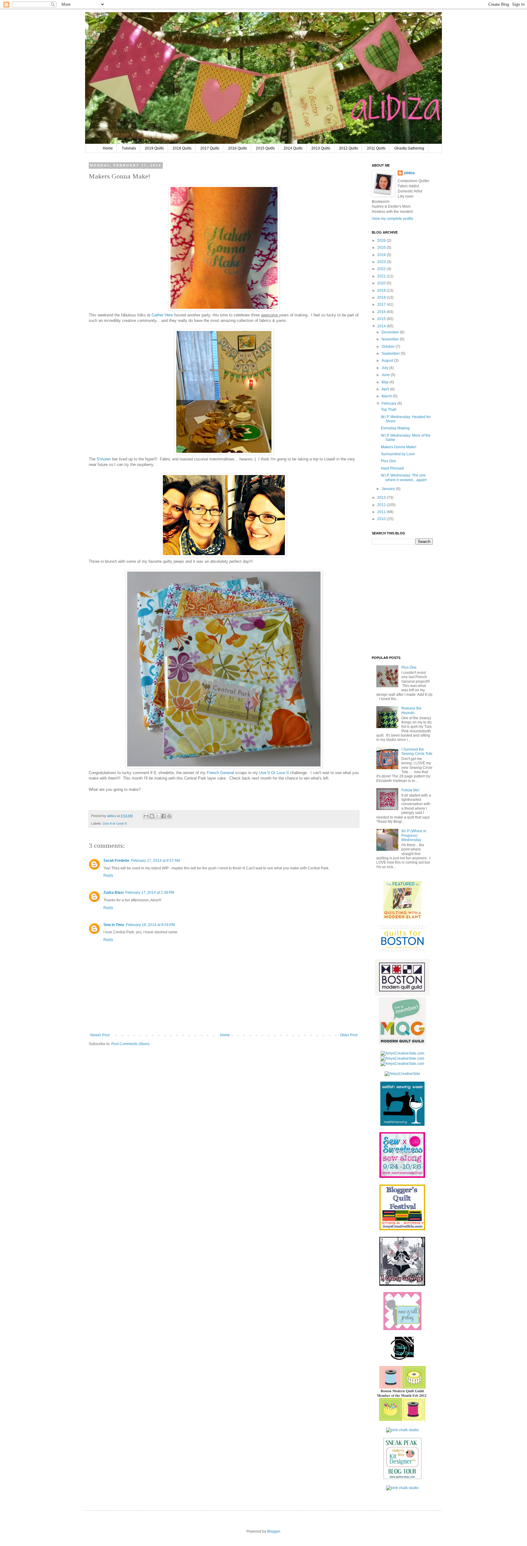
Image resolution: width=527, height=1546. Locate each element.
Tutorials (129, 148)
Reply (108, 875)
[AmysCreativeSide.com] (402, 1053)
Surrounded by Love (398, 454)
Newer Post (99, 1035)
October (389, 346)
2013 (382, 497)
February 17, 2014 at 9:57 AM (155, 860)
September (391, 353)
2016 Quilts (237, 148)
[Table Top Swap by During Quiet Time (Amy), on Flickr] (402, 1358)
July (385, 368)
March (387, 396)
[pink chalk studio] (402, 1430)
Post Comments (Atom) (130, 1044)
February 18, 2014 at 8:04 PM (150, 925)
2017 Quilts (209, 148)
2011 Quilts (376, 148)
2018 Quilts (182, 148)
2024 (382, 255)
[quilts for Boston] (402, 951)
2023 (382, 262)
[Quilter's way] (402, 1478)
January (389, 489)
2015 (382, 319)
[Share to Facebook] (163, 816)
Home (108, 148)
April (386, 389)
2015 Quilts (265, 148)
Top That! (388, 409)
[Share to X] (158, 816)
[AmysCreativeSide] (402, 1074)
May (385, 382)
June (386, 375)
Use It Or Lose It (274, 772)
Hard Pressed (392, 468)
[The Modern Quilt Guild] (402, 1043)
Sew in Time (113, 925)
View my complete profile (392, 219)
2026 (382, 240)
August (388, 360)
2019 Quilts (154, 148)
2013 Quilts (320, 148)
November (391, 339)
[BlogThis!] (152, 816)
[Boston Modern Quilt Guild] (402, 994)
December (391, 332)
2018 (382, 297)
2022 (382, 269)
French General (220, 772)
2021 (382, 276)
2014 (382, 326)
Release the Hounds (411, 710)
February (389, 403)
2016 (382, 312)
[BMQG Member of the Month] (402, 1419)
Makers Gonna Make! (398, 447)
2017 (382, 304)
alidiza (112, 816)
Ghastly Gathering (409, 148)
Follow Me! (410, 790)
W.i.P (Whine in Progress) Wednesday (413, 835)
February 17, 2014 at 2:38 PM (149, 892)
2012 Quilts (348, 148)
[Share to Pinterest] (169, 816)
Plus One (388, 461)
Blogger (273, 1531)
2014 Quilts (293, 148)
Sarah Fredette (116, 860)
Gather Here (162, 315)
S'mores (104, 459)
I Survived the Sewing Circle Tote (416, 751)
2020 (382, 283)
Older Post (348, 1035)
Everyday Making (395, 428)
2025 (382, 247)
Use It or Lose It (115, 823)
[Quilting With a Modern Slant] (402, 918)
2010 (382, 519)
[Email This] (146, 816)
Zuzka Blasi (113, 892)
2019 (382, 290)
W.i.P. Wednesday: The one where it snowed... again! (404, 477)
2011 (382, 512)
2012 (382, 505)
